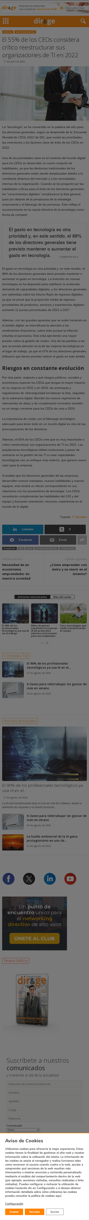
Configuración (14, 1204)
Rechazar (34, 1212)
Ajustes (54, 1212)
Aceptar (14, 1212)
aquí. (59, 1196)
